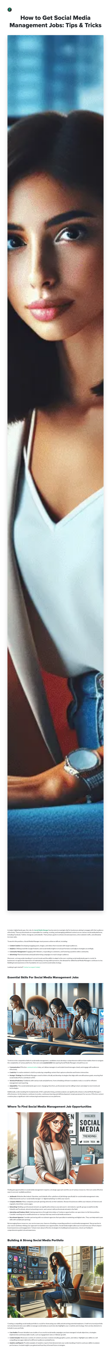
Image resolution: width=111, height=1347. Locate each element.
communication (32, 1067)
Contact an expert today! (31, 967)
